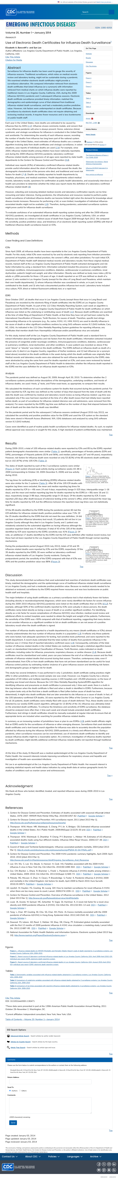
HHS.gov (104, 1177)
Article (88, 118)
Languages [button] (73, 1156)
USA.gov (112, 1177)
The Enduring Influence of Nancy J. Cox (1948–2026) (97, 156)
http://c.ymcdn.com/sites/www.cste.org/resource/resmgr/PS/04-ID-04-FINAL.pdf (55, 849)
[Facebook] (99, 1164)
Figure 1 (88, 78)
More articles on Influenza (94, 175)
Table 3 (88, 107)
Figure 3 (88, 86)
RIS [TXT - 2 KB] (91, 123)
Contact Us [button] (8, 1156)
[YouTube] (99, 1170)
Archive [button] (94, 1156)
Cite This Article (91, 66)
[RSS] (114, 1170)
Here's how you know (103, 2)
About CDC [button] (31, 1156)
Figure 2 (88, 82)
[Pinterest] (104, 1170)
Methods (89, 54)
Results (88, 58)
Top (111, 434)
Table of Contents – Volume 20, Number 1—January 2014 (32, 1019)
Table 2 (88, 103)
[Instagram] (109, 1164)
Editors (24, 1091)
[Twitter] (104, 1164)
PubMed (82, 815)
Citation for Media (13, 60)
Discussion (89, 62)
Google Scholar (96, 815)
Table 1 (88, 98)
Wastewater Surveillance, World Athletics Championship (97, 163)
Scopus (103, 145)
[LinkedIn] (114, 1164)
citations (90, 142)
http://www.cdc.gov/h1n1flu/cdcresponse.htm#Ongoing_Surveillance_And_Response (49, 860)
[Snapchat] (109, 1170)
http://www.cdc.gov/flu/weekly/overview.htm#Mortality (54, 898)
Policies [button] (52, 1156)
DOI (89, 829)
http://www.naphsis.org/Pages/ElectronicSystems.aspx (40, 935)
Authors (14, 1091)
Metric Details (90, 135)
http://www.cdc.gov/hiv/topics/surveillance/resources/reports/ (38, 822)
